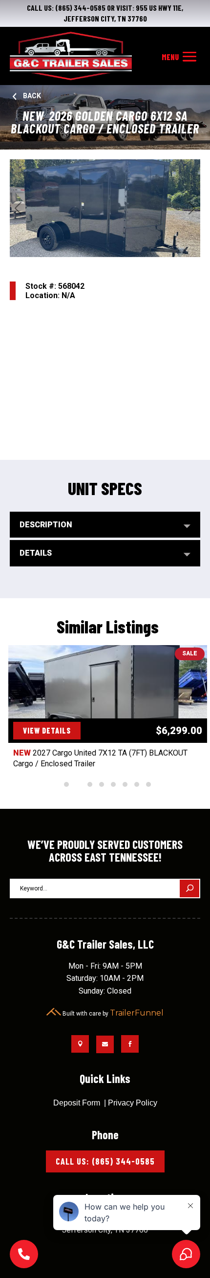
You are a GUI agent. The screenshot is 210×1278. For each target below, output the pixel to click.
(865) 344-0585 (80, 7)
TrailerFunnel (137, 1013)
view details (47, 730)
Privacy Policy (132, 1103)
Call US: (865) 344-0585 (105, 1161)
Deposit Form (76, 1103)
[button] (66, 784)
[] (24, 1265)
